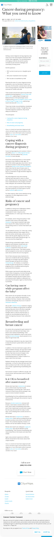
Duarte (6, 499)
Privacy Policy (35, 528)
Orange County (8, 501)
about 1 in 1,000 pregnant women (21, 153)
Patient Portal (29, 499)
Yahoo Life (19, 103)
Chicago (7, 496)
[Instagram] (30, 514)
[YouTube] (39, 514)
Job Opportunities (30, 496)
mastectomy (21, 386)
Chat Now (26, 472)
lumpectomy (19, 416)
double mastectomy (16, 403)
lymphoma (20, 190)
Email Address (43, 58)
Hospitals (7, 491)
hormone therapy (14, 336)
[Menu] (51, 4)
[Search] (47, 4)
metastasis (8, 222)
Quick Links (29, 491)
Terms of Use (25, 528)
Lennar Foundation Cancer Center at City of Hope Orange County (18, 100)
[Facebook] (12, 514)
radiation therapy (16, 306)
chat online (18, 134)
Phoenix (7, 503)
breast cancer (9, 418)
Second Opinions (30, 494)
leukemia (12, 190)
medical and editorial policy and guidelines (25, 21)
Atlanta (6, 494)
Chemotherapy (9, 263)
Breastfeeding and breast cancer (15, 125)
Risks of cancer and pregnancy (15, 122)
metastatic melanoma (11, 302)
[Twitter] (21, 514)
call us (11, 134)
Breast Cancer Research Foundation (21, 166)
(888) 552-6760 (33, 1)
